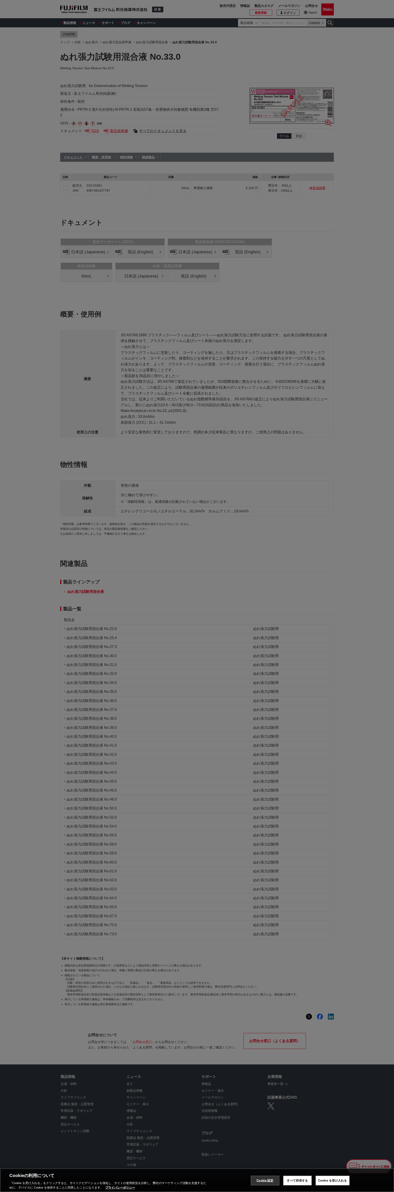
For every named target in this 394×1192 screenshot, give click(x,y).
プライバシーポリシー (120, 1187)
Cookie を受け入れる (332, 1180)
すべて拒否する (297, 1180)
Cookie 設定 (265, 1180)
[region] (197, 1180)
